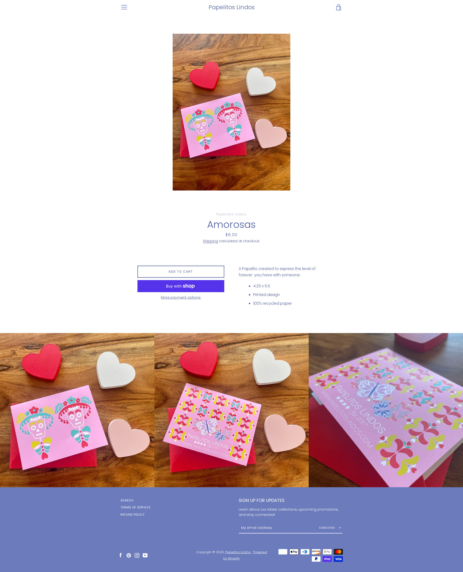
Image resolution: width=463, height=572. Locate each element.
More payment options (181, 297)
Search (127, 500)
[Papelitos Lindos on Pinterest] (128, 555)
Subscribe (327, 528)
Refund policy (133, 515)
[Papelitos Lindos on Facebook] (120, 555)
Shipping (210, 241)
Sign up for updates (262, 500)
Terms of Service (136, 507)
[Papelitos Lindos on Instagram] (137, 555)
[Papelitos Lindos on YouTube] (145, 555)
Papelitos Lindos (232, 7)
